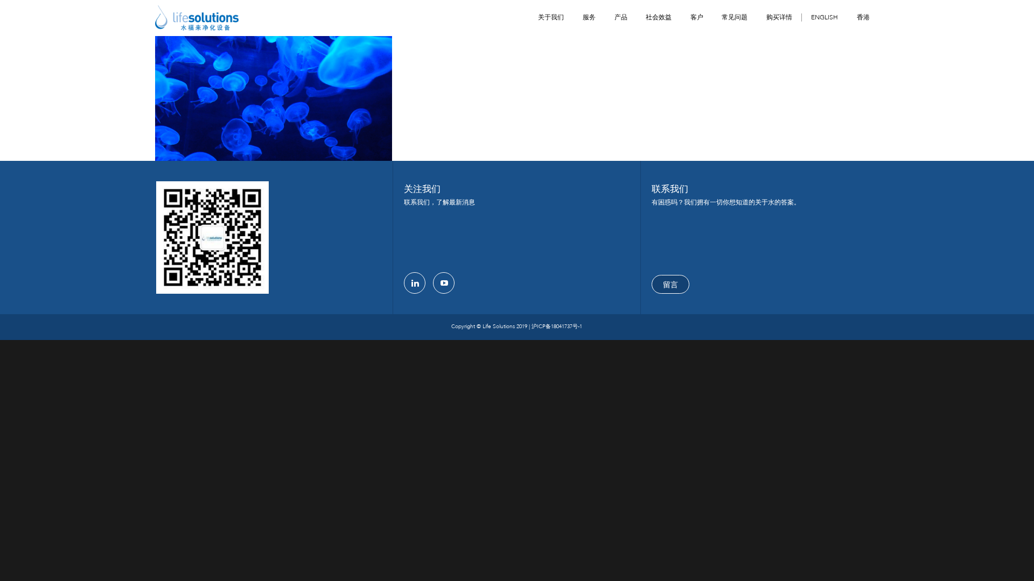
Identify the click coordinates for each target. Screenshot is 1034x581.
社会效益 (659, 17)
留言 (670, 285)
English (824, 17)
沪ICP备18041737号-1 (557, 326)
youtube (444, 283)
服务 (589, 17)
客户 (696, 17)
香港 (863, 17)
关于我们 (551, 17)
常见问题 (734, 17)
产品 (620, 17)
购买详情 (779, 17)
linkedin (414, 283)
